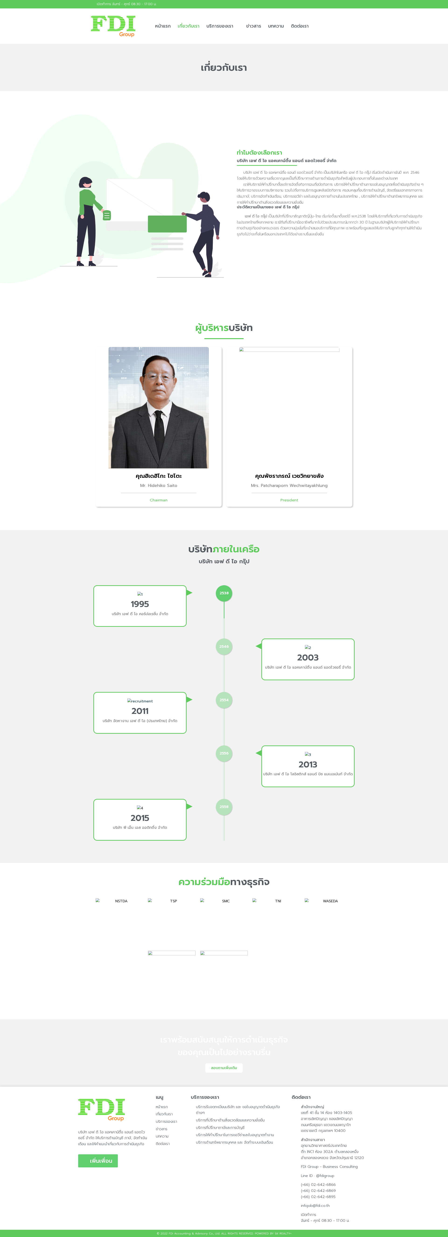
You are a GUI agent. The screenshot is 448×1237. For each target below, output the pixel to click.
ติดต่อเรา (300, 26)
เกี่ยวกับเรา (189, 26)
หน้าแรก (163, 26)
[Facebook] (353, 4)
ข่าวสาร (253, 26)
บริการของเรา (219, 26)
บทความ (276, 26)
